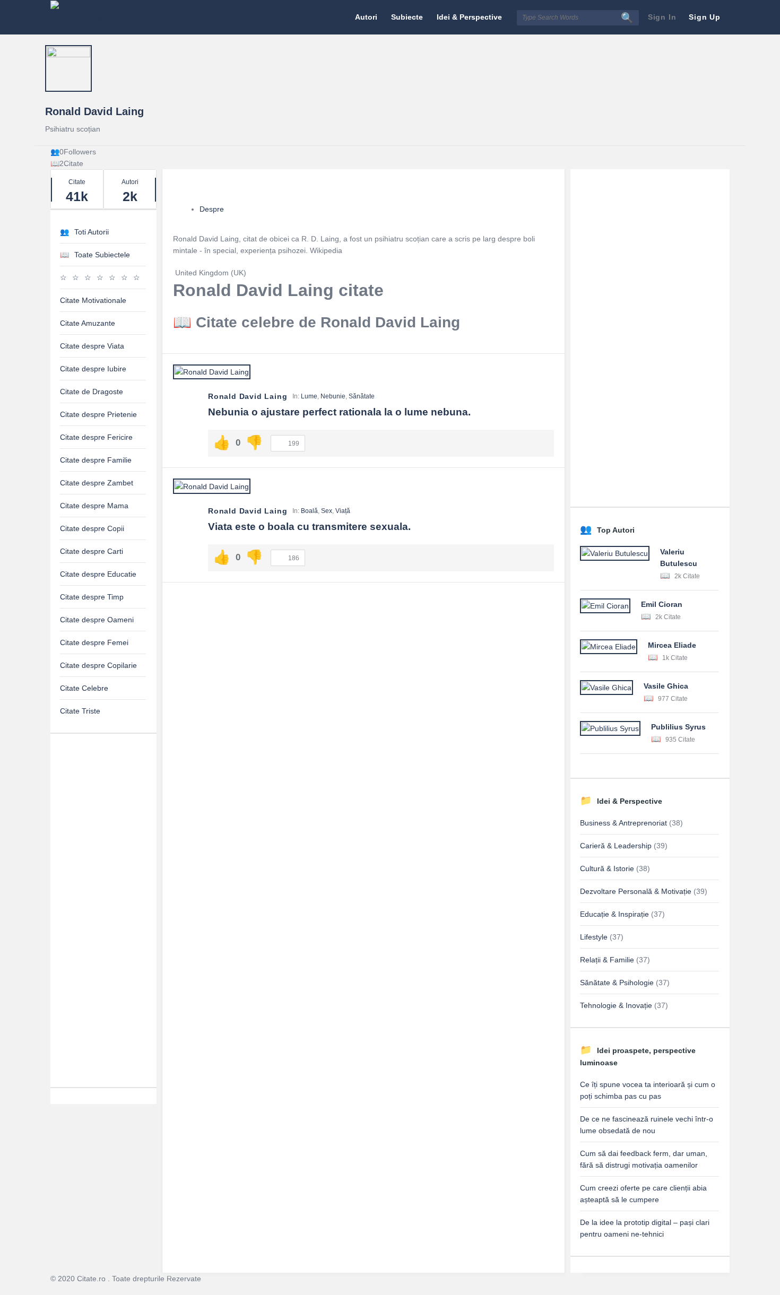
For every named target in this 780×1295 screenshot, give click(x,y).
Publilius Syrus (678, 727)
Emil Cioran (661, 604)
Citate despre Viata (92, 346)
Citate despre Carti (91, 551)
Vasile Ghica (666, 686)
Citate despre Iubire (93, 368)
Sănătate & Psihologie (617, 982)
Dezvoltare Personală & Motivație (635, 891)
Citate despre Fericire (96, 437)
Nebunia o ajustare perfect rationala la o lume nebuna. (339, 412)
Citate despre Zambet (96, 483)
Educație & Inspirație (614, 914)
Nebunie (332, 396)
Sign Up (705, 17)
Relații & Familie (607, 959)
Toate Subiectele (102, 254)
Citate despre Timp (92, 597)
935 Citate (679, 739)
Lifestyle (594, 937)
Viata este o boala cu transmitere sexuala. (309, 526)
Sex (326, 511)
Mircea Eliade (672, 645)
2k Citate (686, 576)
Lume (309, 396)
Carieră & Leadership (616, 845)
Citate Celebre (84, 688)
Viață (342, 511)
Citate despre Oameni (97, 619)
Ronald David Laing (94, 111)
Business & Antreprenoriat (623, 823)
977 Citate (672, 698)
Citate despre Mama (94, 505)
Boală (309, 511)
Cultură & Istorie (607, 868)
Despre (212, 209)
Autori (366, 17)
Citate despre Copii (92, 528)
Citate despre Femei (94, 642)
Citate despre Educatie (98, 574)
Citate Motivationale (93, 300)
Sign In (662, 17)
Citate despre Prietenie (98, 414)
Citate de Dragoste (91, 391)
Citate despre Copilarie (98, 665)
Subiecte (407, 17)
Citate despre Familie (96, 460)
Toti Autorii (91, 232)
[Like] (221, 442)
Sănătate (362, 396)
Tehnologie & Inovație (616, 1005)
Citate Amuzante (87, 323)
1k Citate (674, 658)
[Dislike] (254, 442)
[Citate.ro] (103, 17)
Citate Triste (80, 711)
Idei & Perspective (469, 17)
